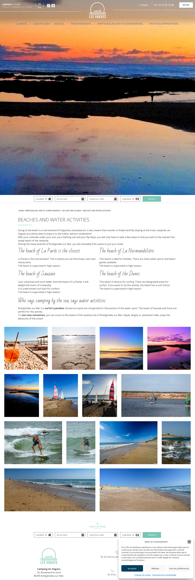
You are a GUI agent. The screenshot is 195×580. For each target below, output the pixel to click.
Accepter (132, 568)
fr (39, 4)
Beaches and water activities (97, 210)
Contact (143, 5)
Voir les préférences (179, 568)
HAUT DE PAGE (97, 526)
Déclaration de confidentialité (164, 575)
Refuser (155, 568)
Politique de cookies (142, 575)
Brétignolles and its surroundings (43, 210)
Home (21, 210)
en (39, 7)
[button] (189, 541)
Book (186, 5)
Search (152, 199)
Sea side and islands (71, 210)
